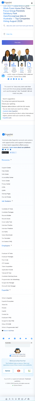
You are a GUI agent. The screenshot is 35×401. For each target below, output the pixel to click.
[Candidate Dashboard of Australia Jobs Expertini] (10, 399)
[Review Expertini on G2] (19, 370)
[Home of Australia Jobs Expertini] (6, 399)
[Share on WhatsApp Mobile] (21, 79)
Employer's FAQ (6, 317)
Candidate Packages (7, 212)
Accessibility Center (7, 177)
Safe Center (5, 174)
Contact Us (5, 314)
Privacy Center (6, 184)
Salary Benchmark (7, 235)
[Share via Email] (19, 79)
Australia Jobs (15, 356)
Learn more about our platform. (20, 147)
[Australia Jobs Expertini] (17, 135)
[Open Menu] (32, 3)
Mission (4, 308)
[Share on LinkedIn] (14, 79)
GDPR (3, 190)
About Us (4, 304)
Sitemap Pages (6, 194)
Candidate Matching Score (9, 276)
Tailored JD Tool (6, 273)
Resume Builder (6, 215)
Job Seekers (6, 201)
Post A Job (5, 260)
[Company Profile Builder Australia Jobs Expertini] (22, 399)
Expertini (5, 290)
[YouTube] (10, 150)
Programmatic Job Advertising (10, 279)
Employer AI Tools (7, 253)
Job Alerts (5, 232)
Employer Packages (7, 257)
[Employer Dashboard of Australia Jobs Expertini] (19, 399)
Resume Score (6, 219)
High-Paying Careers (14, 72)
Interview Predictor (7, 228)
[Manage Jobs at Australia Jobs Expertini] (28, 399)
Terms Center (6, 181)
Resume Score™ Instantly (22, 71)
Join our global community (5, 71)
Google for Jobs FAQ (8, 321)
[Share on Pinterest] (16, 79)
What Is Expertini (7, 298)
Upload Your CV (29, 68)
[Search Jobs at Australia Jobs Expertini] (13, 399)
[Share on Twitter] (11, 79)
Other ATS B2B (6, 324)
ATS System (5, 263)
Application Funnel (7, 270)
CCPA (3, 187)
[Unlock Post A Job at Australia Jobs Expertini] (25, 399)
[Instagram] (8, 150)
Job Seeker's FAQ (7, 241)
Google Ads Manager (8, 283)
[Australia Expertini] (8, 3)
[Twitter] (6, 150)
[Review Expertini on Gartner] (8, 370)
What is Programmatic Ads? (10, 327)
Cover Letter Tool (7, 222)
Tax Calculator (6, 238)
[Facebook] (3, 150)
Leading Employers (14, 69)
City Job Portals (6, 197)
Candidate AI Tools (7, 209)
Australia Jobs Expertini (10, 140)
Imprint (4, 311)
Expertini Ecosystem (8, 301)
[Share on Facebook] (8, 79)
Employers (6, 246)
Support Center (6, 168)
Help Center (5, 171)
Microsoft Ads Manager (8, 286)
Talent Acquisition (7, 266)
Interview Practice (7, 225)
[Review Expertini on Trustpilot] (29, 370)
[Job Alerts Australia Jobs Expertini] (16, 399)
